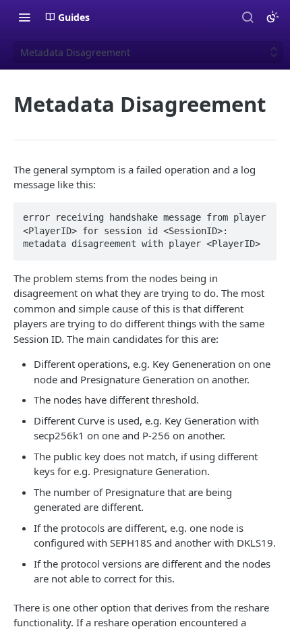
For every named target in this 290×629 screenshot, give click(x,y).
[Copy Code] (260, 214)
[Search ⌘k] (247, 17)
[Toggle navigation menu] (24, 17)
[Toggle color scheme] (272, 17)
